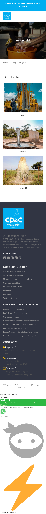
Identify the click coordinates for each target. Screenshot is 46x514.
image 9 (23, 115)
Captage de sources (11, 317)
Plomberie (7, 291)
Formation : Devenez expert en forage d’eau (20, 336)
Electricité (7, 294)
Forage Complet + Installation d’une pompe (20, 332)
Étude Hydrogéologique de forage (16, 328)
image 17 (23, 188)
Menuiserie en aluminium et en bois (17, 279)
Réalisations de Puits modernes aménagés (19, 324)
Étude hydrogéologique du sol (15, 313)
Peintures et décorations (12, 287)
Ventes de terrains (10, 298)
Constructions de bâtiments (14, 272)
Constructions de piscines (13, 275)
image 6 (23, 151)
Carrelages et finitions (12, 283)
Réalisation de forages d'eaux (15, 309)
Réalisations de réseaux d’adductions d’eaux (21, 321)
